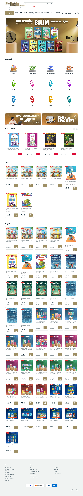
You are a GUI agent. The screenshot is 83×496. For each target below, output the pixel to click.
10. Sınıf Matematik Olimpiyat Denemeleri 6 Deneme (11, 325)
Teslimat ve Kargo (34, 477)
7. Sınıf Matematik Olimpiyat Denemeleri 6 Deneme (41, 298)
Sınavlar (52, 12)
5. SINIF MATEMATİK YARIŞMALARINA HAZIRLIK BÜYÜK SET (55, 397)
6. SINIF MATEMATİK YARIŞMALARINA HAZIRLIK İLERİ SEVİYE (11, 421)
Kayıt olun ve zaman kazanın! (10, 470)
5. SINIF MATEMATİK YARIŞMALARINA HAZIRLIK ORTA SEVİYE (70, 397)
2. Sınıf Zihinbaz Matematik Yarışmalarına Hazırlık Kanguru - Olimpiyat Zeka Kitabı (26, 209)
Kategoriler (9, 13)
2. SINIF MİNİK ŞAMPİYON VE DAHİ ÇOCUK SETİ (56, 349)
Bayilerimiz (57, 12)
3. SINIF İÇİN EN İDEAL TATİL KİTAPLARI (41, 179)
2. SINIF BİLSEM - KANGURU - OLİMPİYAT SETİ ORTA (12, 373)
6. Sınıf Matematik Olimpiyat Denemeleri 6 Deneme (26, 298)
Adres (55, 471)
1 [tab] (41, 51)
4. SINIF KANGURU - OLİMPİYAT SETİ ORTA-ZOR (41, 397)
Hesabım (56, 467)
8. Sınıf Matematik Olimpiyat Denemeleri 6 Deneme (55, 298)
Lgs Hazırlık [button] (31, 12)
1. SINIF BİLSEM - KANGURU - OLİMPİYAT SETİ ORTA (12, 349)
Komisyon (8, 211)
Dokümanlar (46, 12)
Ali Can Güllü (23, 211)
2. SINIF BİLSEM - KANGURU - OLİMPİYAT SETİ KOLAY (71, 349)
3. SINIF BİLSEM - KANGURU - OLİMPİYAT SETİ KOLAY (41, 373)
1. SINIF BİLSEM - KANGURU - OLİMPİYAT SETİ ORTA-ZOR (26, 349)
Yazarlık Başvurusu (9, 474)
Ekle (20, 154)
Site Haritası (8, 467)
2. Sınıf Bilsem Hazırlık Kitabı (70, 181)
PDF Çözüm (69, 12)
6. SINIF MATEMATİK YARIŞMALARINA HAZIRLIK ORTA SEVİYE (26, 421)
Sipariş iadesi (33, 475)
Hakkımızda (8, 472)
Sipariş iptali (32, 473)
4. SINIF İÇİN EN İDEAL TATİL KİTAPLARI (55, 179)
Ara (30, 467)
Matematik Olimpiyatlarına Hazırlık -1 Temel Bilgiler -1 (68, 149)
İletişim (7, 480)
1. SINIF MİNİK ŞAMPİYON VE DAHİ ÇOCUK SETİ (55, 322)
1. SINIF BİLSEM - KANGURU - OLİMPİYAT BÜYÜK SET (41, 322)
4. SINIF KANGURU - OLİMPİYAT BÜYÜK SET (11, 397)
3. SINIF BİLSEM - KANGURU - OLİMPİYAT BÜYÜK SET (26, 373)
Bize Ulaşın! (8, 476)
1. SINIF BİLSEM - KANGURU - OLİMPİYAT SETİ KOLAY (70, 322)
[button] (33, 8)
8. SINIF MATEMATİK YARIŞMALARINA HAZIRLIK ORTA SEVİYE (70, 421)
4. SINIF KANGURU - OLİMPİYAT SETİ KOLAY (25, 397)
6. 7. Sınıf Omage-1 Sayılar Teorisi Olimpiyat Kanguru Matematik (49, 149)
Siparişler (56, 469)
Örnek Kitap (62, 12)
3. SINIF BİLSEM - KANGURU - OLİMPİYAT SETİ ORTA (56, 373)
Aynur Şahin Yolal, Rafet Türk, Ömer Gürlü (70, 185)
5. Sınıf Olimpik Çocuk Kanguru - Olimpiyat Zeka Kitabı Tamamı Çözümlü (31, 149)
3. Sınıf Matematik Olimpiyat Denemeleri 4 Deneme (55, 271)
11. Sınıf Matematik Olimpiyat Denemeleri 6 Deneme (26, 325)
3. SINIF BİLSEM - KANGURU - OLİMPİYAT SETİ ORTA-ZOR (71, 373)
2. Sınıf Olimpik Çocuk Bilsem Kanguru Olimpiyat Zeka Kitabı (12, 209)
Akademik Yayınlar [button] (19, 12)
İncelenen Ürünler (34, 469)
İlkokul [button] (25, 12)
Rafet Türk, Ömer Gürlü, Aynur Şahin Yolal (26, 273)
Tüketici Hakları (33, 479)
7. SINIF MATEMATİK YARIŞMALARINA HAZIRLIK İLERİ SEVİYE (41, 421)
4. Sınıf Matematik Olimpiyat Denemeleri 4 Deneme (70, 271)
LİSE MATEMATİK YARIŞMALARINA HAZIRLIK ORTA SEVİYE (11, 445)
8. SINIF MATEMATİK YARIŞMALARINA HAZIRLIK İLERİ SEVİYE (55, 421)
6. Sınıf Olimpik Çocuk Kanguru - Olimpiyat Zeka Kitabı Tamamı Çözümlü (13, 149)
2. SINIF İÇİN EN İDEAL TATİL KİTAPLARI (26, 179)
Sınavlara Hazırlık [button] (39, 12)
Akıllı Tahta (66, 12)
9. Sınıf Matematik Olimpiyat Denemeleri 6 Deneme (70, 298)
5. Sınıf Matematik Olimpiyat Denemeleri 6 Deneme (11, 298)
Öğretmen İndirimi (79, 12)
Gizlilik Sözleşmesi (9, 478)
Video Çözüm (74, 12)
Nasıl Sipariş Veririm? (34, 471)
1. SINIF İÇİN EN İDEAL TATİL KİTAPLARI (11, 179)
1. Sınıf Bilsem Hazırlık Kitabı (26, 270)
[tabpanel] (42, 35)
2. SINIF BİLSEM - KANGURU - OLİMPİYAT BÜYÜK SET (41, 349)
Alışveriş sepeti (57, 473)
